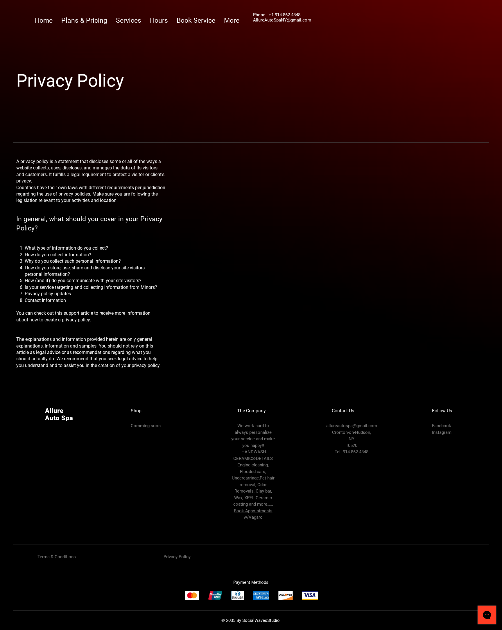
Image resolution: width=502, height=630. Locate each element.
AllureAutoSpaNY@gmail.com (282, 20)
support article (78, 313)
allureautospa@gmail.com (351, 425)
